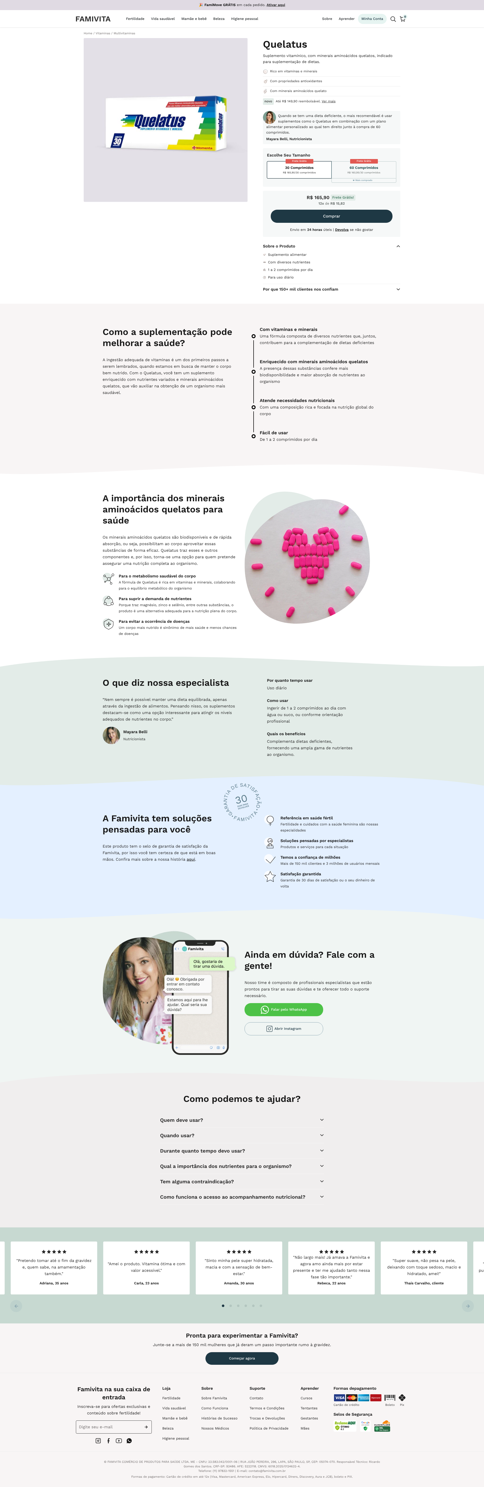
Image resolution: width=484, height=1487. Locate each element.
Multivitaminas (124, 33)
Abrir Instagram (288, 1029)
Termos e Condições (267, 1408)
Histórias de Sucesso (219, 1418)
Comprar (331, 216)
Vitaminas (103, 33)
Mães (304, 1429)
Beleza (168, 1429)
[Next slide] (468, 1306)
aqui (191, 859)
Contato (256, 1398)
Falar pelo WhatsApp (289, 1010)
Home (88, 33)
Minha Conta (372, 19)
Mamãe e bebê (175, 1418)
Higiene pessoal (175, 1439)
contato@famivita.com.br (267, 1471)
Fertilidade (171, 1398)
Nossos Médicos (215, 1429)
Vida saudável (174, 1408)
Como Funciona (214, 1408)
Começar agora (242, 1358)
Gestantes (309, 1418)
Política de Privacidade (269, 1429)
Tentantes (308, 1408)
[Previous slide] (16, 1306)
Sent (147, 1427)
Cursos (306, 1398)
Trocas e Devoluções (267, 1418)
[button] (223, 1306)
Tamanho (301, 155)
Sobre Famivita (214, 1398)
